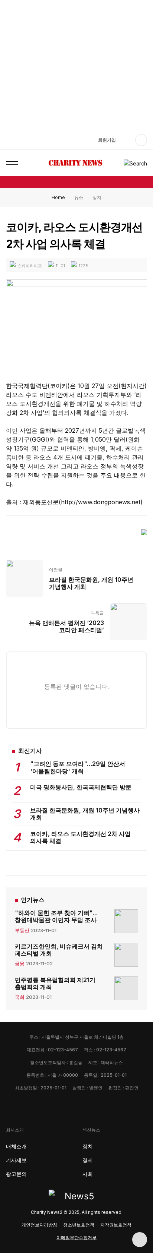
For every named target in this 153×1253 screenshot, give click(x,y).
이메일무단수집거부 (76, 1237)
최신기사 (30, 750)
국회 (20, 997)
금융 (20, 963)
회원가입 (107, 140)
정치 (87, 1146)
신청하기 (76, 35)
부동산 (22, 930)
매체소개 (16, 1146)
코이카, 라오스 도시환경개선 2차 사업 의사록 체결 (80, 837)
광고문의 (16, 1174)
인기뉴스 (33, 899)
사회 (87, 1174)
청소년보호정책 (78, 1225)
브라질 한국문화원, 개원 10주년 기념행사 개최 (85, 814)
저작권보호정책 (115, 1225)
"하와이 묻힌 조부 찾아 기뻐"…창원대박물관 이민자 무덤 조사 (56, 916)
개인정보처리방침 (39, 1225)
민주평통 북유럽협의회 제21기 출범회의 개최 (55, 983)
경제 (87, 1160)
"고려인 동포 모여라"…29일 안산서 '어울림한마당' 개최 (77, 767)
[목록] (144, 531)
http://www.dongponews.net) (102, 502)
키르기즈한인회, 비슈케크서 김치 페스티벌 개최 (59, 950)
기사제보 (16, 1160)
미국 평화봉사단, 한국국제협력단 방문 (80, 787)
